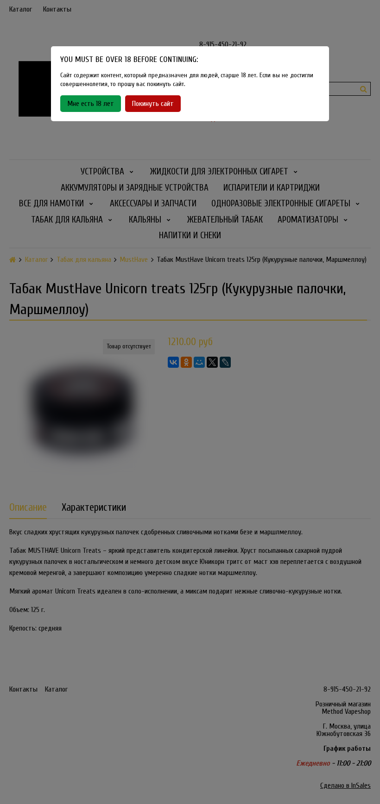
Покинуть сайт (153, 103)
